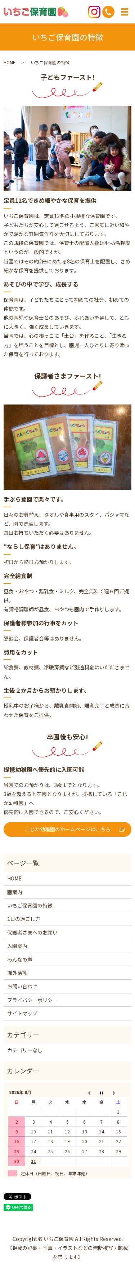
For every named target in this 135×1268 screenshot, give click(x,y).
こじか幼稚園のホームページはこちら (68, 829)
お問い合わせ (22, 986)
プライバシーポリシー (32, 1000)
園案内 (14, 892)
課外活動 (17, 972)
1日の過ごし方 (23, 918)
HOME (9, 62)
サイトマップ (22, 1013)
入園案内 (17, 945)
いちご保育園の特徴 (30, 905)
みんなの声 (19, 959)
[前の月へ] (84, 1092)
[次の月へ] (118, 1092)
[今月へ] (101, 1092)
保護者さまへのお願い (32, 932)
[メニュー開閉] (124, 12)
